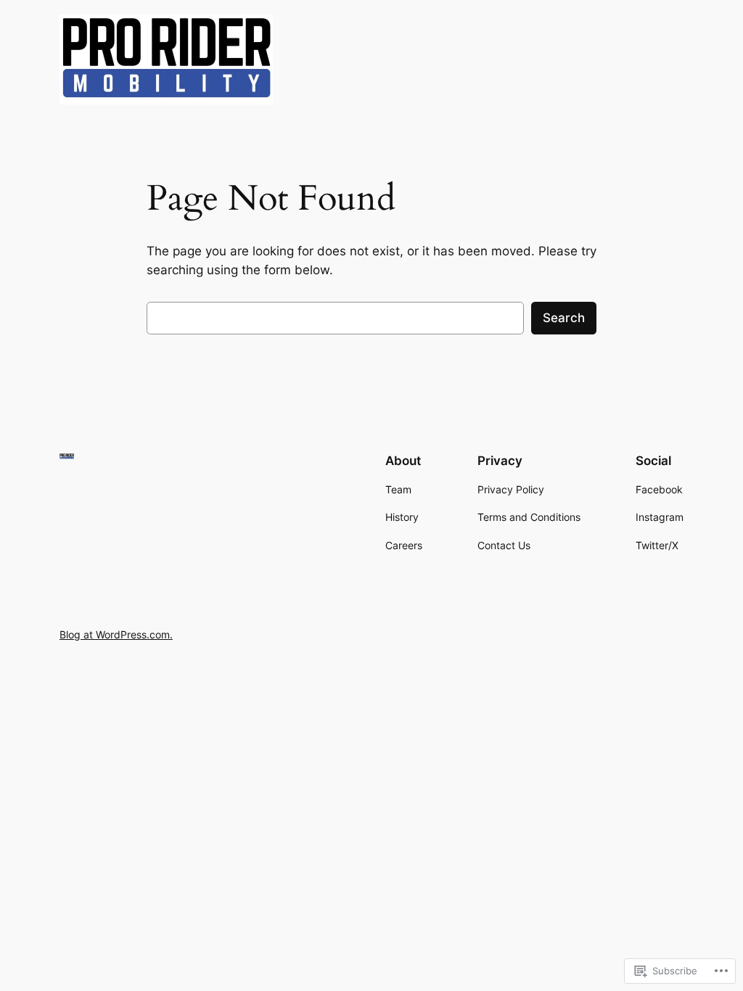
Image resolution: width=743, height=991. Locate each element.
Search (564, 318)
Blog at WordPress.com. (116, 634)
